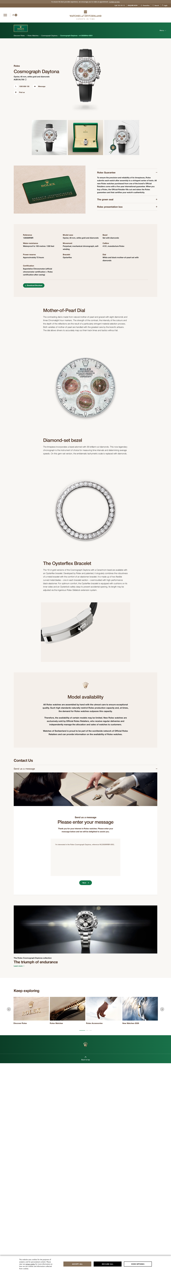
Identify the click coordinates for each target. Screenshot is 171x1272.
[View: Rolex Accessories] (104, 1011)
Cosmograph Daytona (49, 35)
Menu (162, 30)
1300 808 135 (121, 5)
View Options (137, 1264)
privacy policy (30, 1264)
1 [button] (82, 1030)
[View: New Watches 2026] (140, 1011)
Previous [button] (9, 1009)
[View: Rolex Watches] (67, 1011)
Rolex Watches (33, 35)
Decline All (107, 1264)
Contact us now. (114, 2)
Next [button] (162, 1009)
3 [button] (90, 1030)
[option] (31, 1011)
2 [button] (87, 1030)
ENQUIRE (149, 15)
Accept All (77, 1264)
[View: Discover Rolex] (31, 1011)
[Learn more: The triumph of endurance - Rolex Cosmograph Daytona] (85, 936)
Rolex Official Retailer (159, 15)
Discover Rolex (19, 35)
